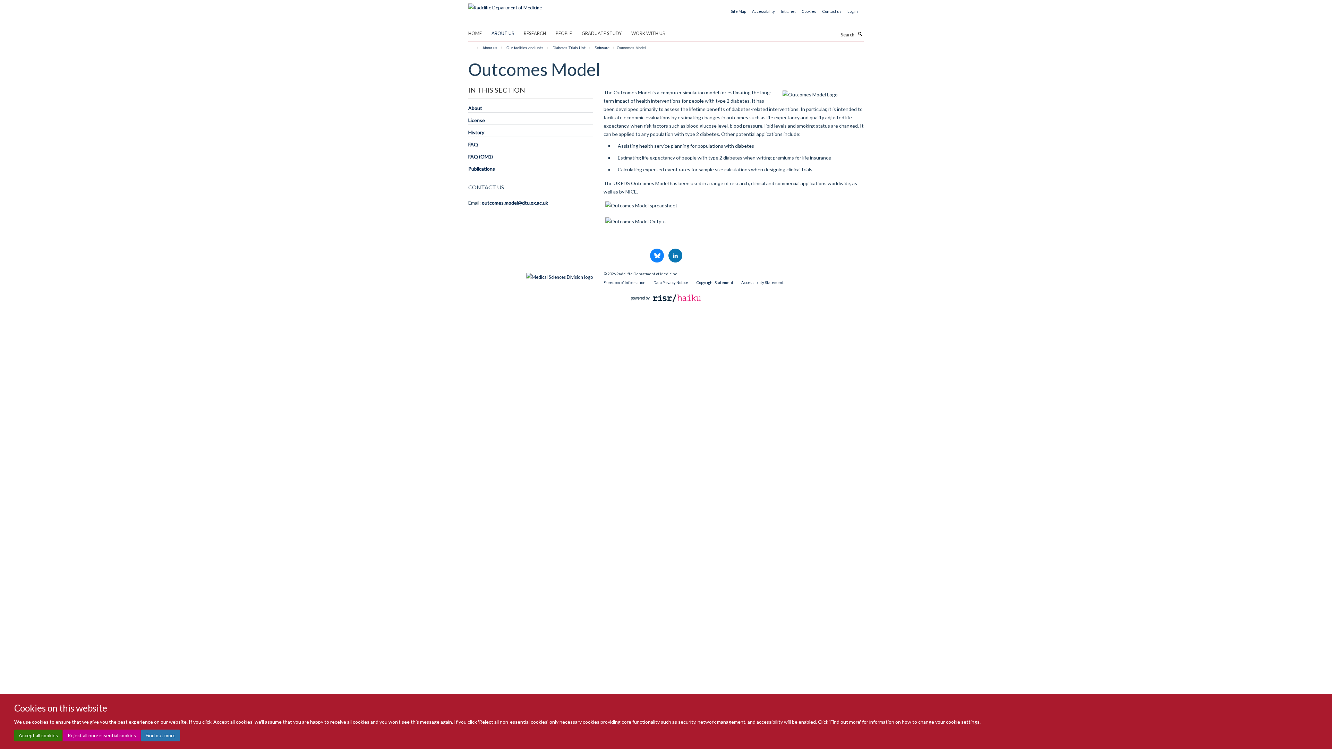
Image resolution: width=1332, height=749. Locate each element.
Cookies (809, 11)
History (476, 132)
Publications (481, 169)
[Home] (474, 48)
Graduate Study (602, 33)
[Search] (860, 34)
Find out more (161, 735)
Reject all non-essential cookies (102, 735)
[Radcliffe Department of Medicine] (505, 5)
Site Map (738, 11)
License (476, 120)
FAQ (473, 144)
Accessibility (763, 11)
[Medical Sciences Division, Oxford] (530, 275)
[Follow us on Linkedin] (675, 256)
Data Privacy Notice (671, 282)
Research (535, 33)
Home (475, 33)
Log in (852, 11)
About (475, 108)
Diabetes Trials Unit (569, 48)
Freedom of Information (625, 282)
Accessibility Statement (762, 282)
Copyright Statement (714, 282)
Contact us (832, 11)
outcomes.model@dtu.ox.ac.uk (515, 203)
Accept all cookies (38, 735)
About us (503, 33)
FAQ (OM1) (480, 157)
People (564, 33)
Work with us (648, 33)
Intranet (788, 11)
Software (602, 48)
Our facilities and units (525, 48)
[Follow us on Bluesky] (657, 256)
